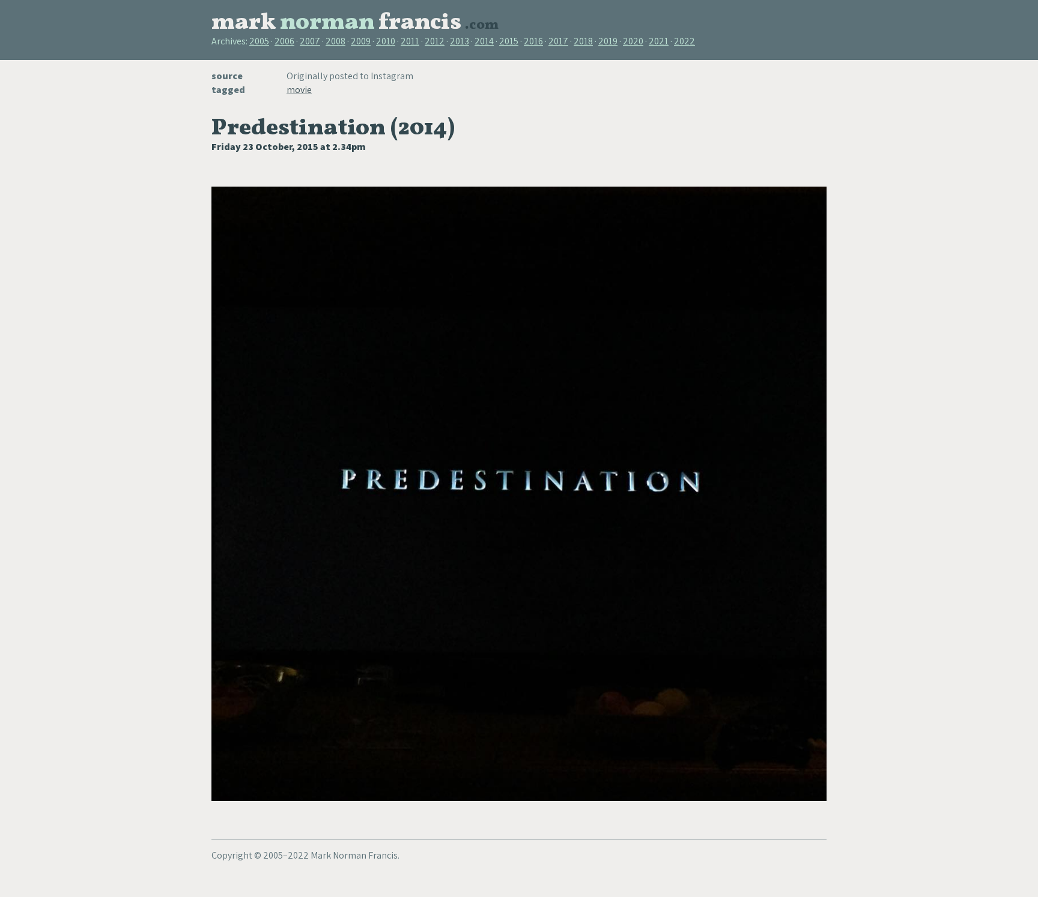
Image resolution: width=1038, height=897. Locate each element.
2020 (633, 41)
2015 (508, 41)
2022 (684, 41)
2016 (533, 41)
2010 (385, 41)
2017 (558, 41)
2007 (310, 41)
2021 (659, 41)
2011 (410, 41)
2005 (259, 41)
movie (299, 89)
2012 (435, 41)
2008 (335, 41)
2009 (361, 41)
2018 (583, 41)
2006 (284, 41)
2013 (459, 41)
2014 (484, 41)
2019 (608, 41)
